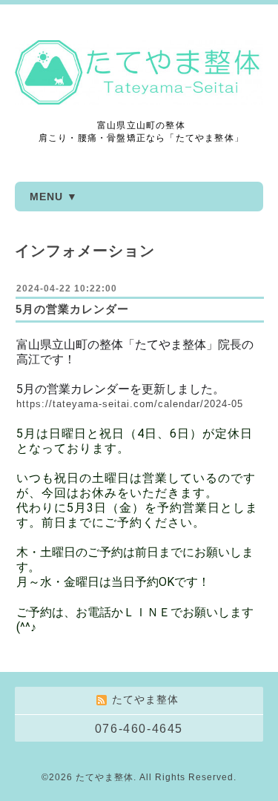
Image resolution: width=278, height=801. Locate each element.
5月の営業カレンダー (72, 309)
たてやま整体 (104, 777)
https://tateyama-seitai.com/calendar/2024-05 (129, 403)
